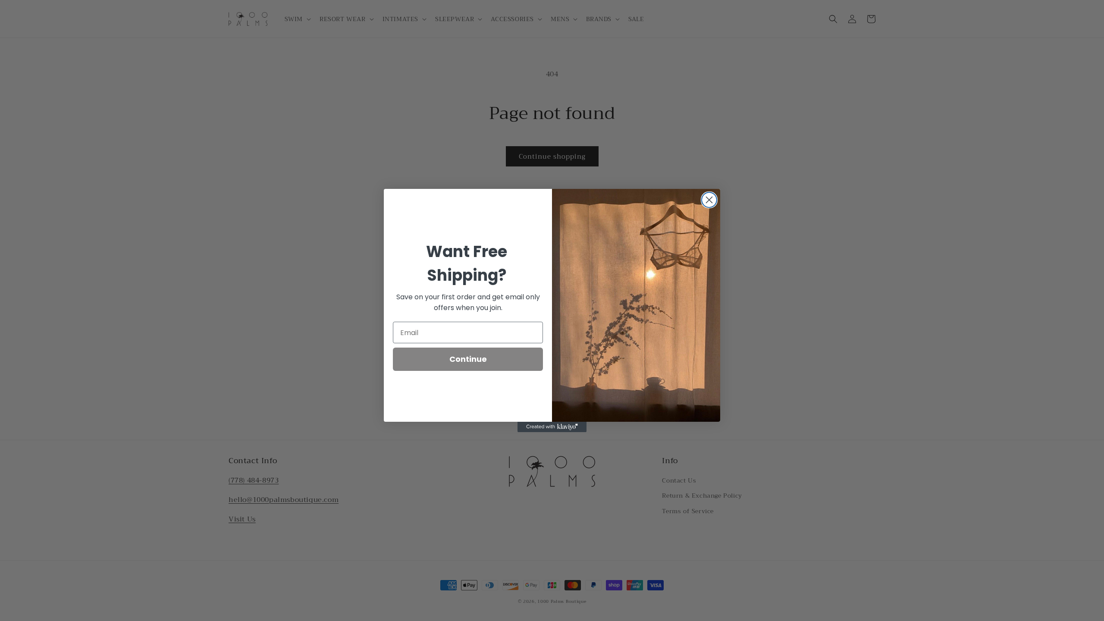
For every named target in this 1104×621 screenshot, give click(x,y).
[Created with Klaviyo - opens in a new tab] (552, 427)
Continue (468, 359)
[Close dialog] (709, 199)
